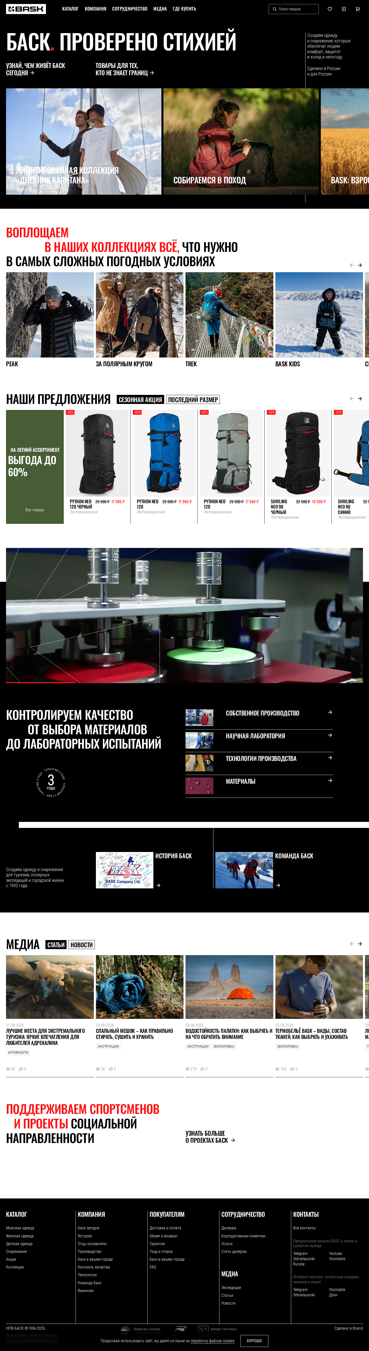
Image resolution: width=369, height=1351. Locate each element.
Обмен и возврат (164, 1236)
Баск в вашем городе (95, 1259)
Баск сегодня (88, 1228)
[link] (26, 9)
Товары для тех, (122, 69)
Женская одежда (20, 1236)
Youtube (335, 1253)
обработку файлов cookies (212, 1340)
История (85, 1236)
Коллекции (15, 1267)
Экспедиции (231, 1287)
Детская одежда (19, 1243)
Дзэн (333, 1295)
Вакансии (86, 1290)
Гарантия (157, 1243)
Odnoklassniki (304, 1258)
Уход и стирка (161, 1251)
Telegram (300, 1253)
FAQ (153, 1267)
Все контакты (304, 1228)
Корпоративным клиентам (243, 1236)
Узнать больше (207, 1136)
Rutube (298, 1264)
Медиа (160, 9)
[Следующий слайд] (21, 206)
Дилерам (228, 1228)
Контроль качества (94, 1267)
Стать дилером (234, 1251)
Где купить (184, 9)
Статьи (56, 944)
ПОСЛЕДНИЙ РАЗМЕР (193, 399)
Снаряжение (16, 1251)
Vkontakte (337, 1258)
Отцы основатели (92, 1243)
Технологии (87, 1274)
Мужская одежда (20, 1228)
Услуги (226, 1243)
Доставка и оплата (165, 1228)
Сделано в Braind (349, 1328)
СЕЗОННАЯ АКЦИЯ (140, 399)
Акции (11, 1259)
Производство (89, 1251)
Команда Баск (89, 1283)
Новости (82, 944)
